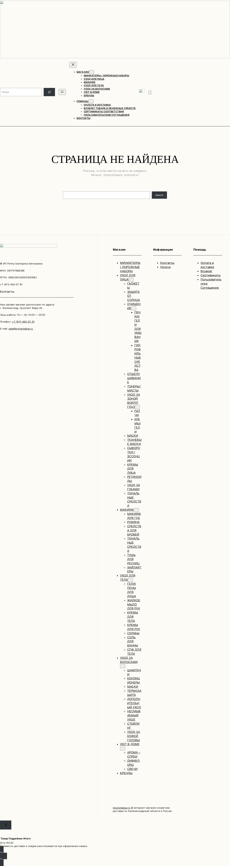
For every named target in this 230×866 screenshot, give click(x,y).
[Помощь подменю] (90, 101)
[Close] (5, 825)
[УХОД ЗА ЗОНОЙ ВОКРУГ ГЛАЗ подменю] (137, 407)
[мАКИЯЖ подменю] (136, 510)
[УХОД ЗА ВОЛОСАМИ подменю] (122, 666)
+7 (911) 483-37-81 (23, 321)
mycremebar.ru (121, 807)
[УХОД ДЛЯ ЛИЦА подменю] (131, 280)
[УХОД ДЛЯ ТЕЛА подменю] (130, 580)
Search (159, 195)
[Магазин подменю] (91, 72)
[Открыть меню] (62, 92)
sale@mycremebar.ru (21, 328)
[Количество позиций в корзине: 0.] (149, 92)
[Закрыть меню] (73, 65)
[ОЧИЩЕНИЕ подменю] (133, 308)
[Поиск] (49, 92)
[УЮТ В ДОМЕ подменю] (122, 748)
